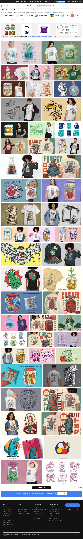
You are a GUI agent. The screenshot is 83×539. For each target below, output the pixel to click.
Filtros (6, 20)
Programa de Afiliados (41, 509)
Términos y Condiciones (25, 509)
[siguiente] (77, 487)
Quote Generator (54, 518)
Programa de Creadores (41, 507)
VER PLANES (62, 494)
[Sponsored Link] (10, 30)
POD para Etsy (7, 522)
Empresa (36, 511)
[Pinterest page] (74, 534)
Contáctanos (38, 516)
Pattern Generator (55, 520)
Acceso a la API (38, 514)
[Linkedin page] (79, 534)
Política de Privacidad (25, 511)
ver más (76, 36)
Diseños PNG (6, 511)
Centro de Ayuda (23, 514)
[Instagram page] (69, 534)
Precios (20, 507)
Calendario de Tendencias (7, 528)
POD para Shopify (8, 525)
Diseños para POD (8, 520)
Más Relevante (15, 20)
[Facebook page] (71, 534)
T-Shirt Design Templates (7, 515)
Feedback (37, 518)
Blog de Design (7, 507)
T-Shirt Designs (7, 509)
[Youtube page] (77, 534)
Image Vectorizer (54, 514)
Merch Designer (54, 507)
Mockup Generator (55, 511)
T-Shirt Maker (53, 516)
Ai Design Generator (55, 509)
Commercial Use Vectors (10, 518)
